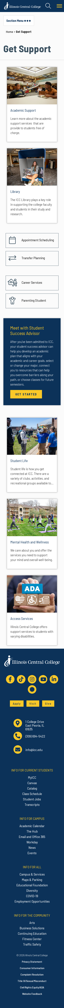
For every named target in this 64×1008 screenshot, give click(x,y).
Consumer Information (32, 968)
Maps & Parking (32, 879)
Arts (32, 922)
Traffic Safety (32, 944)
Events (32, 853)
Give (48, 703)
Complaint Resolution (32, 974)
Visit (32, 703)
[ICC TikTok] (21, 679)
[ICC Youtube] (43, 679)
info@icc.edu (34, 750)
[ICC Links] (32, 689)
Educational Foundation (32, 885)
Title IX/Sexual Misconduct (32, 980)
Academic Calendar (32, 826)
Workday (32, 842)
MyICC (32, 777)
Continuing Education (32, 933)
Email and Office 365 (32, 836)
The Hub (32, 831)
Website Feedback (32, 993)
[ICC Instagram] (32, 679)
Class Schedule (32, 794)
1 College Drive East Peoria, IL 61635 (34, 725)
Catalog (32, 788)
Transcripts (32, 804)
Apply (17, 703)
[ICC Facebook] (10, 679)
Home (9, 31)
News (32, 847)
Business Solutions (32, 928)
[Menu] (59, 6)
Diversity (32, 890)
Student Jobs (32, 799)
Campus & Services (32, 874)
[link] (32, 104)
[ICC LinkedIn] (54, 679)
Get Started (26, 394)
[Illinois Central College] (22, 5)
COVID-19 (32, 896)
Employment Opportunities (32, 901)
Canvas (32, 783)
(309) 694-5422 (35, 736)
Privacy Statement (32, 961)
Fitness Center (32, 939)
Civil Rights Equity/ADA (32, 987)
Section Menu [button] (14, 21)
